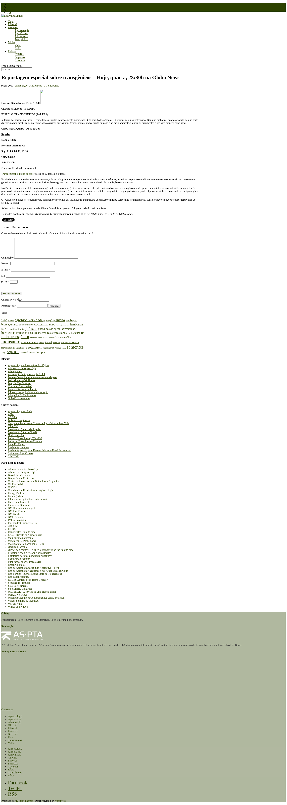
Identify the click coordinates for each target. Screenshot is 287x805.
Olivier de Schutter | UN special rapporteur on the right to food (41, 549)
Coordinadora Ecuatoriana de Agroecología (30, 490)
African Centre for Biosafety (23, 469)
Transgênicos (21, 39)
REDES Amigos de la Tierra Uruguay (28, 579)
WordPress (60, 800)
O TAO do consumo (19, 398)
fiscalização (18, 329)
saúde (64, 348)
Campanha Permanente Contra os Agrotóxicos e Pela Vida (38, 423)
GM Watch (14, 514)
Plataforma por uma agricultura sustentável (30, 555)
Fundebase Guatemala (19, 505)
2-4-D (4, 320)
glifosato (31, 328)
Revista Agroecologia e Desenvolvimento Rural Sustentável (39, 450)
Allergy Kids (15, 371)
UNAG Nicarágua (17, 594)
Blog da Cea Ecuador (19, 383)
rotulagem (35, 347)
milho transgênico (15, 337)
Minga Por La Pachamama (22, 395)
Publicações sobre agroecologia (24, 561)
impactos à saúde (26, 332)
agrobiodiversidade (29, 320)
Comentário (7, 257)
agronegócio (49, 320)
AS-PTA (12, 417)
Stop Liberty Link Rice (20, 588)
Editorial (12, 24)
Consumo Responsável (20, 386)
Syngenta (23, 352)
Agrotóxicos (21, 33)
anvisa (60, 320)
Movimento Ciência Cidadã (22, 432)
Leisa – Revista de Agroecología (25, 535)
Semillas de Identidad (19, 582)
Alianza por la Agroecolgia (22, 368)
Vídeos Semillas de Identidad (23, 600)
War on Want (15, 603)
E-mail (5, 269)
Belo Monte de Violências (21, 380)
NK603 (41, 343)
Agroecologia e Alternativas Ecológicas (28, 365)
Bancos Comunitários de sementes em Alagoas (32, 377)
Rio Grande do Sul (19, 348)
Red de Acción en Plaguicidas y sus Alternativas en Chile (38, 570)
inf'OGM (13, 526)
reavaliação (6, 347)
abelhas (11, 320)
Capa (10, 21)
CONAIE (13, 487)
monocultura (54, 337)
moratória (25, 343)
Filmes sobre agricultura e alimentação (28, 392)
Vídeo (18, 45)
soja (3, 352)
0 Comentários (51, 85)
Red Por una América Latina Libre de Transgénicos (35, 573)
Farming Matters (16, 496)
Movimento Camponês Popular (24, 429)
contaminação (44, 324)
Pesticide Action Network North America (29, 552)
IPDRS (12, 529)
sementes (75, 347)
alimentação (21, 85)
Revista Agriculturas (18, 447)
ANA (11, 414)
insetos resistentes (49, 332)
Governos (20, 60)
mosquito (33, 342)
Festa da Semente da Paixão (22, 389)
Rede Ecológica (16, 444)
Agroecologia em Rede (20, 411)
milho (71, 333)
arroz (68, 320)
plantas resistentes (70, 342)
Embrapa (76, 324)
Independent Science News (22, 523)
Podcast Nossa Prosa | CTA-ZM (25, 438)
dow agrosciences (62, 325)
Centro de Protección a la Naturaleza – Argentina (33, 481)
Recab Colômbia (17, 564)
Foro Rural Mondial (18, 502)
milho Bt (79, 332)
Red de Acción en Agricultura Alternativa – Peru (33, 567)
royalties (56, 347)
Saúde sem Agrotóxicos (20, 453)
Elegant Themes (24, 800)
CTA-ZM (13, 426)
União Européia (36, 352)
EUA (3, 329)
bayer (73, 320)
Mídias (11, 42)
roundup (47, 347)
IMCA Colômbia (17, 520)
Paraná (48, 342)
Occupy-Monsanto (18, 546)
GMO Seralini (15, 517)
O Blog (12, 4)
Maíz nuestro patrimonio (21, 538)
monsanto (10, 341)
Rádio (18, 48)
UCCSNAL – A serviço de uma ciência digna (32, 591)
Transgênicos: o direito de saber (17, 173)
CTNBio (19, 54)
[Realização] (22, 639)
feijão (10, 328)
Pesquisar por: (8, 305)
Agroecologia (22, 30)
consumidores (26, 324)
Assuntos (13, 27)
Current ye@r (9, 299)
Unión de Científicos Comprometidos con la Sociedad (36, 597)
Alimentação (21, 36)
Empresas (20, 57)
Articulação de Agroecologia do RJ (26, 374)
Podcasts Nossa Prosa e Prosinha (25, 441)
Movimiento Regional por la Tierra (26, 543)
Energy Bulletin (16, 493)
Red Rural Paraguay (18, 576)
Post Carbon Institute (19, 558)
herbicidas (8, 332)
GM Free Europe (17, 511)
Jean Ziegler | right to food (22, 532)
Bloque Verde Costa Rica (21, 478)
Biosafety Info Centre (19, 475)
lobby (63, 332)
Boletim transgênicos (19, 420)
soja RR (13, 352)
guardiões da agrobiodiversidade (57, 328)
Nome (5, 263)
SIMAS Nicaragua (18, 585)
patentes (56, 342)
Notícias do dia (16, 435)
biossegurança (9, 324)
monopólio (65, 337)
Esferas (12, 51)
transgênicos (35, 85)
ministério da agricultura (39, 337)
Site (3, 275)
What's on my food (18, 606)
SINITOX (13, 456)
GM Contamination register (22, 508)
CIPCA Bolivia (16, 484)
